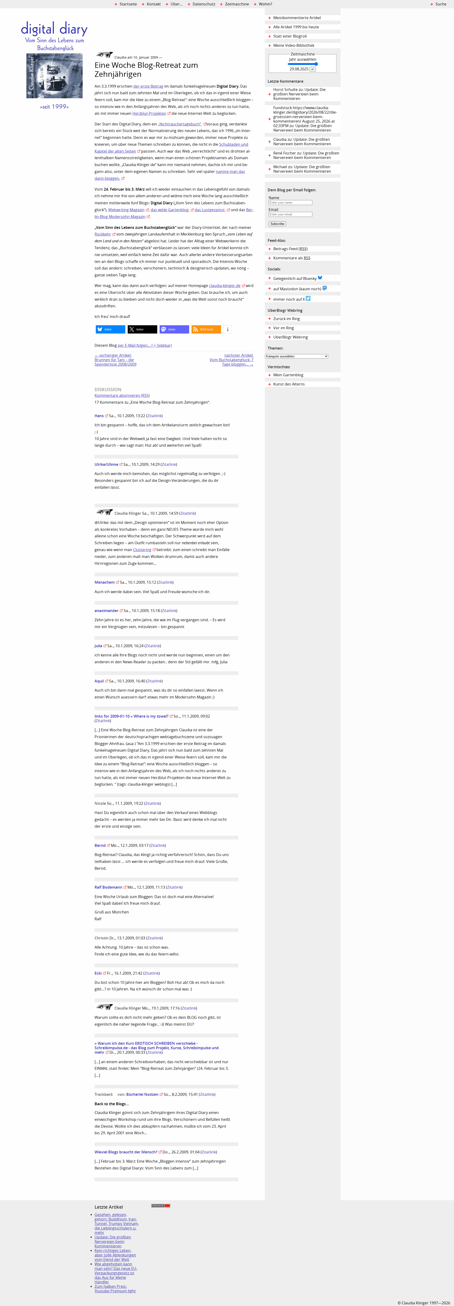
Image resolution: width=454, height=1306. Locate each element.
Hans (99, 415)
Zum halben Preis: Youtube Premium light (115, 1288)
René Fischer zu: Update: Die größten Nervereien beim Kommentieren (306, 155)
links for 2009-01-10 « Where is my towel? (131, 716)
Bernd (100, 845)
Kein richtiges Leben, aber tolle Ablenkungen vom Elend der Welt (115, 1255)
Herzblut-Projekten (149, 113)
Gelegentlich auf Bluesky (295, 278)
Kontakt (154, 4)
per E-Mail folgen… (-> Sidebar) (145, 345)
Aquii (99, 681)
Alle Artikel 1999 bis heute (296, 27)
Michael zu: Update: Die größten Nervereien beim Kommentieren (302, 169)
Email (273, 209)
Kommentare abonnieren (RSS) (122, 395)
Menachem (105, 582)
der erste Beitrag (148, 86)
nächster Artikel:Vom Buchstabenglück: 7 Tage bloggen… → (231, 360)
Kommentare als (291, 258)
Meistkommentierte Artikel (297, 18)
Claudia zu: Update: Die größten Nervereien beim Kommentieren (302, 141)
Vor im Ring (283, 328)
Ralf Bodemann (108, 887)
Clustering (142, 550)
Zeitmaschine (237, 4)
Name (274, 198)
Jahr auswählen (302, 59)
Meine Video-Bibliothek (293, 45)
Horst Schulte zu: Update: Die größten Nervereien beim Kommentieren (299, 94)
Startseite (128, 4)
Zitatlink (154, 416)
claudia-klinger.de (224, 285)
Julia (98, 645)
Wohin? (265, 4)
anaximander (106, 610)
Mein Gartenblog (288, 375)
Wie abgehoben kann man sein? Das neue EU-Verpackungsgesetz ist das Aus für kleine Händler (116, 1273)
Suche (441, 4)
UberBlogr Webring (290, 337)
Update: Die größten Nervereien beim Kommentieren (113, 1241)
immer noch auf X (289, 299)
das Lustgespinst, (210, 210)
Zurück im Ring (286, 319)
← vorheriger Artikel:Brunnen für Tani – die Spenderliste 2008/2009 (115, 360)
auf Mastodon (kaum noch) (297, 289)
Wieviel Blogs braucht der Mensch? (126, 1152)
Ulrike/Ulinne (106, 464)
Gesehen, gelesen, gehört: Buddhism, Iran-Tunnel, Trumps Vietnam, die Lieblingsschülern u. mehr (117, 1223)
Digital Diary (47, 79)
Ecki (98, 973)
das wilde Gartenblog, (170, 210)
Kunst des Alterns (289, 384)
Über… (177, 4)
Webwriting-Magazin (126, 210)
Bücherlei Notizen (142, 1094)
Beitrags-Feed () (290, 249)
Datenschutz (204, 4)
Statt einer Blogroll (290, 36)
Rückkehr (103, 234)
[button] (110, 329)
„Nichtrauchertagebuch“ (180, 124)
